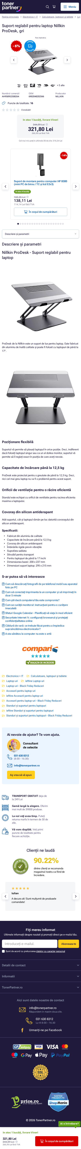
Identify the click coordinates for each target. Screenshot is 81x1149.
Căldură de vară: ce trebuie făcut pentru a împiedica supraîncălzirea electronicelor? (34, 627)
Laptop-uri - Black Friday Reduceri (25, 685)
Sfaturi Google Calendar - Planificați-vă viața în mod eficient (38, 613)
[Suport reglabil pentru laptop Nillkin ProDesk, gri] (40, 78)
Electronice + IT (30, 17)
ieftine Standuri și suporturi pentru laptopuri (29, 710)
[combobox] (40, 234)
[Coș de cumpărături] (53, 7)
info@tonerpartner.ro (27, 765)
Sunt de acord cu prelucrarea (35, 951)
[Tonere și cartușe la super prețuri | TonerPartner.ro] (12, 7)
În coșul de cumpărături (59, 1141)
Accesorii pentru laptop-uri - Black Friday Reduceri (34, 700)
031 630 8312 (21, 755)
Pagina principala (10, 17)
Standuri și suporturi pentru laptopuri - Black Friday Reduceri (39, 715)
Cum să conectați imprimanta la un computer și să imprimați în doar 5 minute (40, 594)
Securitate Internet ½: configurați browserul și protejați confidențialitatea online (36, 619)
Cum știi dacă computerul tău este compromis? (32, 600)
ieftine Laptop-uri (34, 680)
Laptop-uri (12, 680)
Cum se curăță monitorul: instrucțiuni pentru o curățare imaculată (36, 606)
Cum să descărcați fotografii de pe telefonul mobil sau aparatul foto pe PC (41, 585)
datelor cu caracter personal (50, 951)
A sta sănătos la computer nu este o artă (28, 633)
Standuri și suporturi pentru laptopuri (26, 705)
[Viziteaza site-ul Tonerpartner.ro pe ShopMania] (58, 1102)
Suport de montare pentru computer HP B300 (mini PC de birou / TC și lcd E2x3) (40, 183)
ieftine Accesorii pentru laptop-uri (24, 695)
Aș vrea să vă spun (21, 775)
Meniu (72, 6)
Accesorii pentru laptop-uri (20, 690)
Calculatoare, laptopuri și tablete (57, 17)
